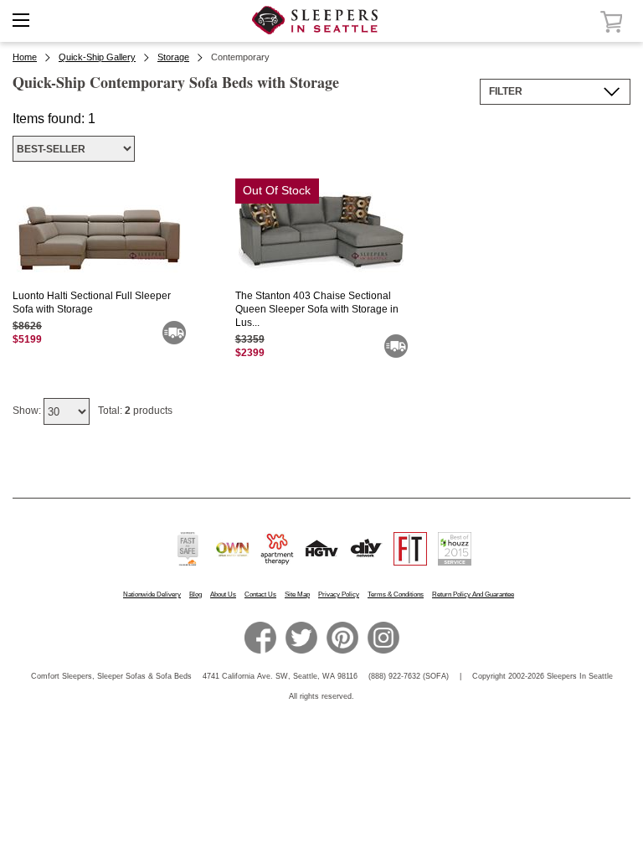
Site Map (297, 594)
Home (25, 57)
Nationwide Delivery (152, 594)
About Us (223, 594)
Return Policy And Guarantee (473, 594)
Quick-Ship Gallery (97, 57)
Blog (195, 594)
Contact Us (260, 594)
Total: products (135, 410)
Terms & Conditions (396, 594)
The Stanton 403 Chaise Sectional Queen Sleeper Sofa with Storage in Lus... (317, 309)
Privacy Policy (338, 594)
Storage (173, 57)
